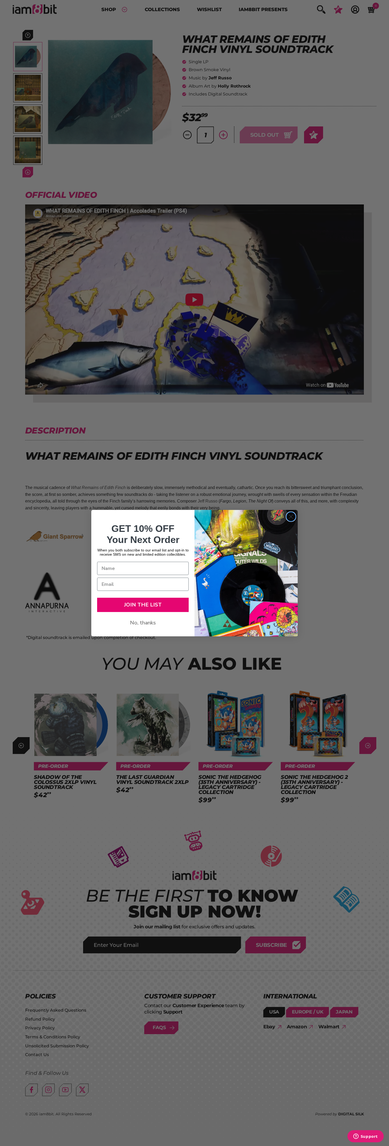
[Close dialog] (291, 516)
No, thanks (143, 622)
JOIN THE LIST (143, 604)
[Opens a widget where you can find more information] (365, 1136)
